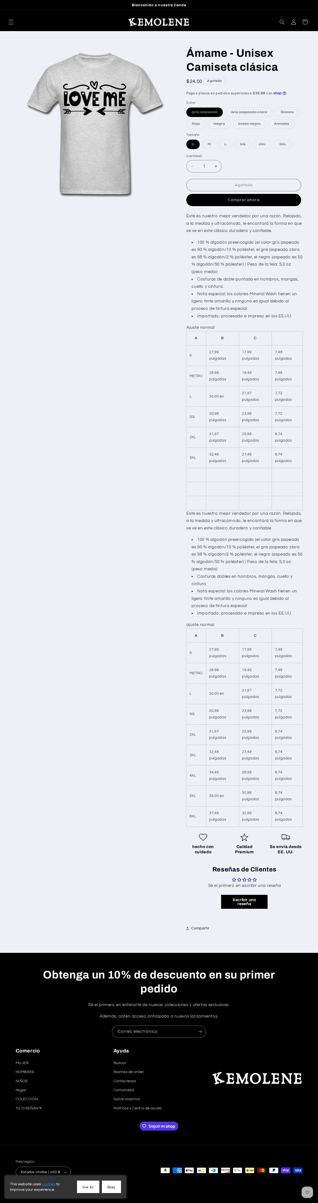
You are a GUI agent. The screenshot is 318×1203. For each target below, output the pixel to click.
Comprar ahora (244, 200)
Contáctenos (125, 1081)
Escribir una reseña (244, 902)
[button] (11, 22)
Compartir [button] (200, 928)
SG (245, 145)
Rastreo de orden (129, 1072)
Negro (221, 125)
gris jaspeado (207, 113)
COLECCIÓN (27, 1099)
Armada (284, 125)
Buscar (120, 1063)
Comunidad (124, 1090)
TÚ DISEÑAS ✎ (29, 1108)
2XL (265, 145)
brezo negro (252, 125)
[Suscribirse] (200, 1032)
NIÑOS (22, 1081)
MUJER (22, 1063)
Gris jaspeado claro (252, 113)
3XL (285, 145)
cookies (48, 1184)
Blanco (290, 113)
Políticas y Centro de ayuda (138, 1108)
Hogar (21, 1090)
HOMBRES (25, 1072)
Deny (111, 1187)
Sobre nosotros (127, 1099)
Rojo (198, 125)
